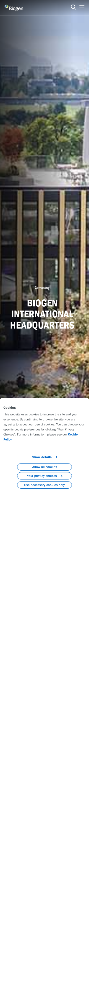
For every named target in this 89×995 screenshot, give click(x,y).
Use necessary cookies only (44, 485)
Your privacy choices (42, 476)
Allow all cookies (44, 467)
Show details (42, 457)
